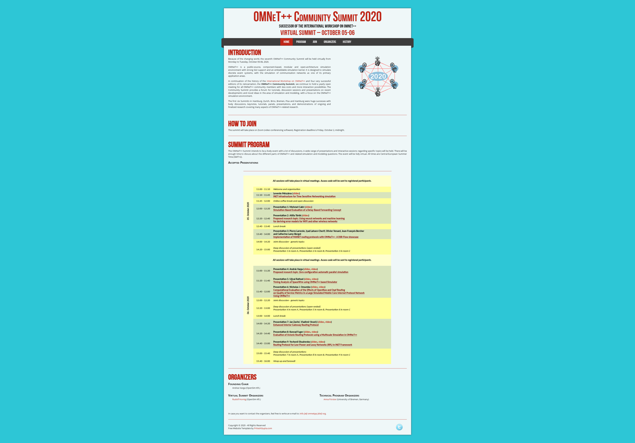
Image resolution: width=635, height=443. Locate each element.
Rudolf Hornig (239, 399)
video (314, 269)
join (315, 42)
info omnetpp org (313, 413)
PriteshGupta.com (263, 428)
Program (301, 42)
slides (296, 193)
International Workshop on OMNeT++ (286, 80)
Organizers (330, 42)
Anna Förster (330, 399)
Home (286, 42)
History (347, 42)
